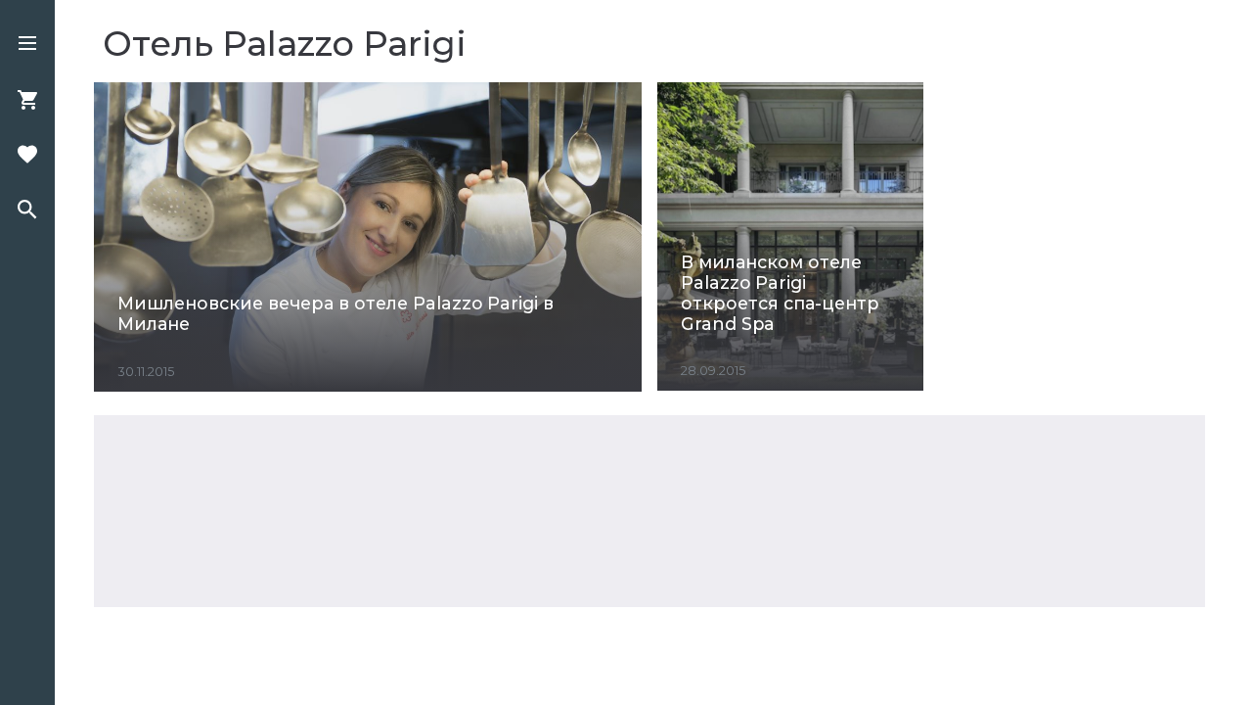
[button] (27, 45)
